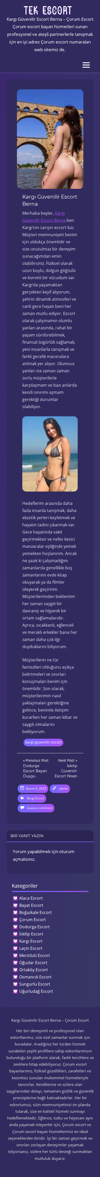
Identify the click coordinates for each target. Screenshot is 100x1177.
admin (63, 788)
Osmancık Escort (35, 977)
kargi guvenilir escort (43, 742)
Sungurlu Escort (34, 984)
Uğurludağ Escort (36, 991)
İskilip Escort (31, 934)
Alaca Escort (31, 898)
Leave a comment (39, 808)
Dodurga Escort (34, 927)
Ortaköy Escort (33, 970)
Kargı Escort (35, 798)
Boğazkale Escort (35, 912)
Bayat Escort (31, 905)
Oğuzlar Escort (33, 962)
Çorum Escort (32, 919)
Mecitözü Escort (34, 955)
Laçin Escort (31, 948)
